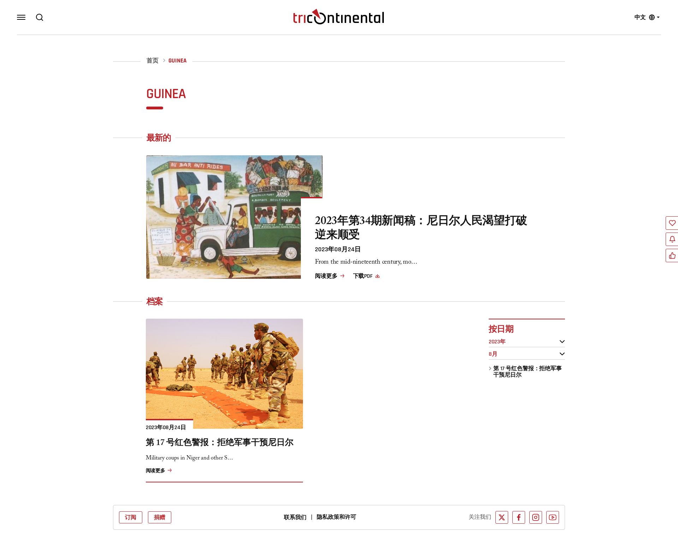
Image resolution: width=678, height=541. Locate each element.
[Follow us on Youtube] (552, 517)
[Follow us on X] (501, 517)
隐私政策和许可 (336, 517)
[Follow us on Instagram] (535, 517)
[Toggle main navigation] (21, 17)
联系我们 (295, 517)
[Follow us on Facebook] (518, 517)
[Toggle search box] (39, 17)
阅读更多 (326, 276)
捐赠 (159, 517)
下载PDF (363, 276)
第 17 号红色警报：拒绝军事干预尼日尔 (527, 371)
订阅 (130, 517)
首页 (153, 61)
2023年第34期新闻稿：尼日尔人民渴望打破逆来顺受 (421, 229)
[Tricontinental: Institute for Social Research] (338, 16)
